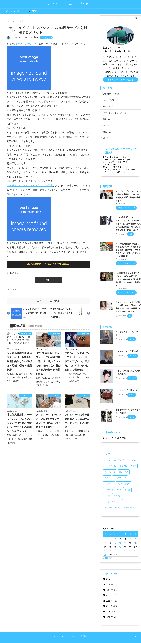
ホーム (56, 636)
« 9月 (105, 558)
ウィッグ (108, 100)
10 (120, 543)
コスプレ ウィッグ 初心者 (127, 351)
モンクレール (110, 472)
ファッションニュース (114, 113)
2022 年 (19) (111, 601)
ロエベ (107, 478)
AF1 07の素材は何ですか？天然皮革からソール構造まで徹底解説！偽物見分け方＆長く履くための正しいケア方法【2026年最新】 (128, 250)
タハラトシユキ (18, 37)
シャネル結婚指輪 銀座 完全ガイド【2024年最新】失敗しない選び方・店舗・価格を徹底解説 (19, 361)
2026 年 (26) (111, 579)
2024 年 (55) (111, 590)
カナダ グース (110, 466)
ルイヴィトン (119, 460)
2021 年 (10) (111, 606)
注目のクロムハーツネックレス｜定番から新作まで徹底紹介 (61, 313)
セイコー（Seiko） (112, 508)
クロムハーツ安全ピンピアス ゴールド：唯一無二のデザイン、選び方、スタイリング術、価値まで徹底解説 (77, 361)
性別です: (121, 51)
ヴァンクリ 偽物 (109, 164)
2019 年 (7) (111, 617)
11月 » (112, 558)
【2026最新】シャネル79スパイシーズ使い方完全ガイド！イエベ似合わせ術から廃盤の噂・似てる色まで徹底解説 (128, 279)
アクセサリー (46, 37)
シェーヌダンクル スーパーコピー (116, 159)
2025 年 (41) (111, 584)
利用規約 (36, 11)
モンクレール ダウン (113, 502)
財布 (107, 132)
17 (120, 547)
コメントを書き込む (48, 300)
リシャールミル (123, 484)
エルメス (123, 466)
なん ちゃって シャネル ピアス (115, 162)
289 (30, 37)
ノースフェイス (120, 478)
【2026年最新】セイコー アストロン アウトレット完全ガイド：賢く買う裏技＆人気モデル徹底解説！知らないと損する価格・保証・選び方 (128, 223)
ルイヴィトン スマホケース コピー (116, 157)
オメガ (127, 490)
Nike (119, 490)
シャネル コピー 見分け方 (127, 390)
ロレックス (123, 472)
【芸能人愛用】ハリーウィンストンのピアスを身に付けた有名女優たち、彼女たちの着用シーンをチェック (19, 423)
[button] (48, 280)
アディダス (118, 496)
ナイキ (133, 466)
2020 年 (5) (111, 611)
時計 (107, 119)
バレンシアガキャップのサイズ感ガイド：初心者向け (34, 313)
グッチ (107, 496)
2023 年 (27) (111, 595)
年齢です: (107, 51)
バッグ (108, 106)
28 (105, 554)
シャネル (132, 460)
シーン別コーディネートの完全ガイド (70, 3)
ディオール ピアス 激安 (112, 167)
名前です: (107, 47)
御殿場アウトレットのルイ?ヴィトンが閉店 (30, 185)
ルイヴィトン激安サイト (26, 44)
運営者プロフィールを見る (120, 79)
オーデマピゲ (129, 508)
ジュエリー (109, 484)
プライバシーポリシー (15, 11)
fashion (107, 460)
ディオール (109, 490)
